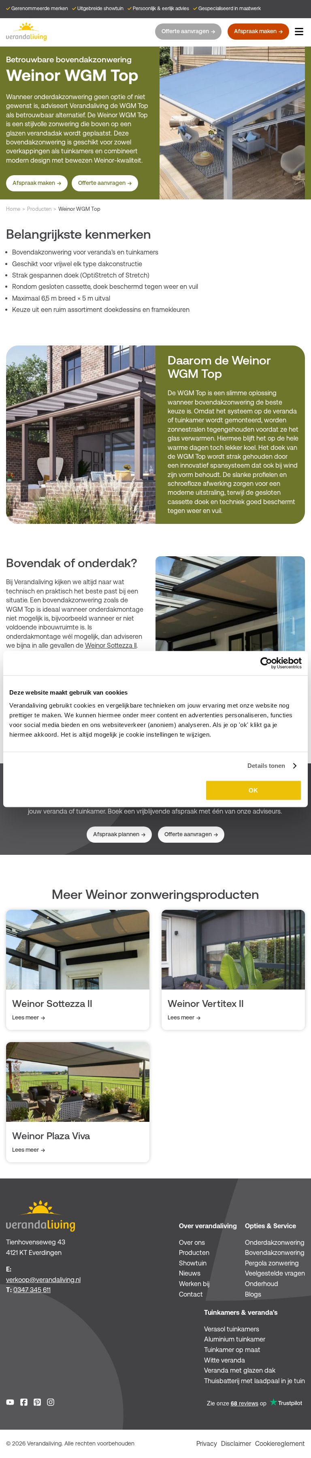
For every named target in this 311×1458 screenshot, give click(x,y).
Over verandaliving (208, 1226)
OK (253, 790)
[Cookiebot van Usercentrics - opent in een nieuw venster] (266, 663)
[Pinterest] (37, 1403)
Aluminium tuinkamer (234, 1339)
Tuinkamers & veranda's (240, 1312)
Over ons (192, 1242)
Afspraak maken (255, 31)
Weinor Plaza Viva (51, 1136)
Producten (39, 209)
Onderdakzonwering (275, 1242)
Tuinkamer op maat (232, 1350)
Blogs (253, 1294)
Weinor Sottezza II (110, 645)
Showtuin (193, 1263)
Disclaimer (236, 1443)
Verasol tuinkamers (231, 1329)
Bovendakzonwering (275, 1253)
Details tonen (266, 765)
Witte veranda (224, 1360)
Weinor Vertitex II (206, 1003)
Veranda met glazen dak (239, 1370)
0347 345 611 (32, 1290)
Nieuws (189, 1273)
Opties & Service (270, 1226)
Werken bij (194, 1284)
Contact (191, 1294)
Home (13, 209)
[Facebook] (24, 1403)
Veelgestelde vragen (275, 1273)
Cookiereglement (280, 1443)
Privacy (206, 1443)
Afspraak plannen (116, 834)
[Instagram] (50, 1403)
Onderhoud (261, 1284)
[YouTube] (10, 1404)
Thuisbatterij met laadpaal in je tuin (254, 1381)
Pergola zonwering (272, 1263)
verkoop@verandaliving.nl (43, 1280)
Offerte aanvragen (185, 31)
